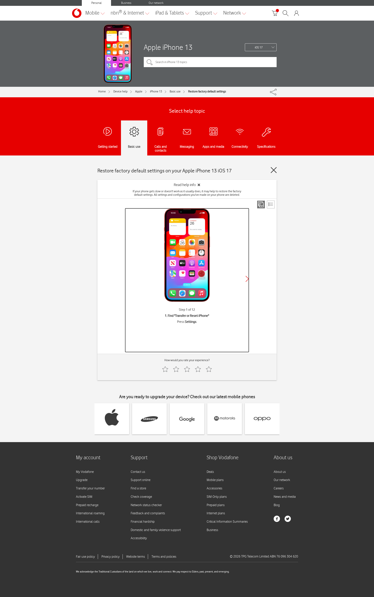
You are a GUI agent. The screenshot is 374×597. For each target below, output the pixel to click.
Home (102, 91)
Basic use (175, 91)
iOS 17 (259, 47)
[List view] (271, 204)
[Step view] (261, 204)
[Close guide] (274, 170)
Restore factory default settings (207, 91)
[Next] (247, 279)
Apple (138, 91)
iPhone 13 (156, 91)
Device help (120, 91)
